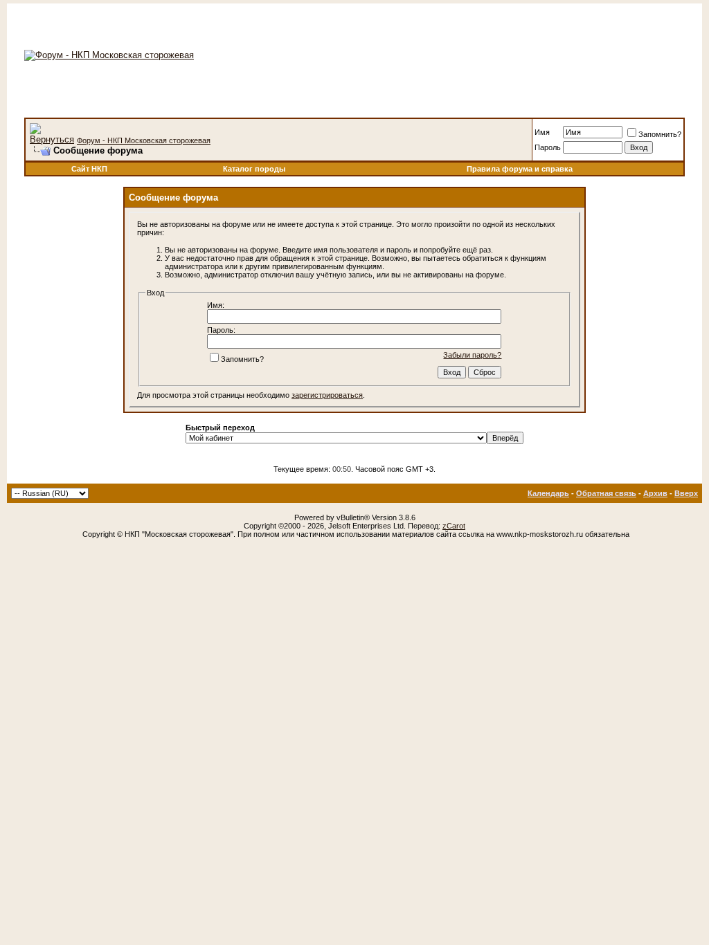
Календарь (548, 493)
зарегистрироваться (327, 395)
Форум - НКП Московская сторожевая (143, 140)
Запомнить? (659, 134)
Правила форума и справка (520, 169)
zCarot (453, 526)
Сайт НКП (89, 169)
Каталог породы (254, 169)
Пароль (548, 147)
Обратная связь (606, 493)
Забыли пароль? (472, 355)
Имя (542, 132)
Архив (655, 493)
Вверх (686, 493)
